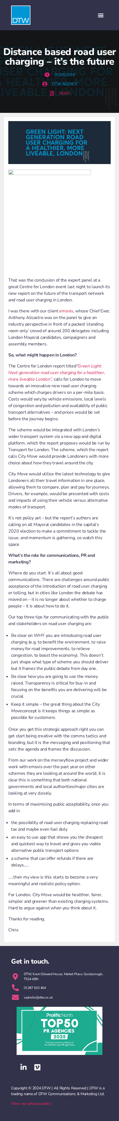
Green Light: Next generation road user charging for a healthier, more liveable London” (56, 372)
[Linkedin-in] (23, 1067)
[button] (100, 15)
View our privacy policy (31, 1103)
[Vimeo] (37, 1067)
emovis (66, 311)
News (64, 93)
